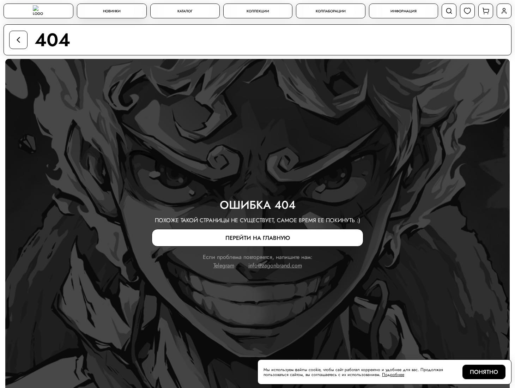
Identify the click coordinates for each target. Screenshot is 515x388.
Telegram (223, 265)
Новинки (112, 11)
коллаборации (331, 11)
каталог (185, 11)
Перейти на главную (257, 238)
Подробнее (393, 374)
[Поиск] (449, 11)
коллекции (258, 11)
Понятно (484, 372)
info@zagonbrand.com (275, 265)
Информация (403, 11)
